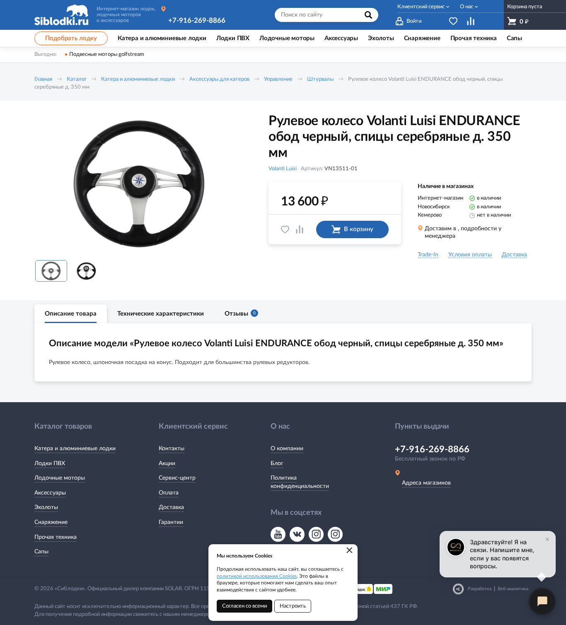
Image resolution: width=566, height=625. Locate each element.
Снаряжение (51, 522)
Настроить (293, 606)
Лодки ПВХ (49, 463)
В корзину (358, 229)
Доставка (171, 507)
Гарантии (171, 522)
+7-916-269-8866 (196, 20)
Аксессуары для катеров (219, 79)
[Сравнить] (299, 229)
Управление (278, 79)
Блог (277, 463)
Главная (43, 79)
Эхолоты (46, 507)
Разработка (479, 588)
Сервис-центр (177, 478)
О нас (466, 7)
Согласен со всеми (244, 606)
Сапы (41, 552)
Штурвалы (320, 79)
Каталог (77, 79)
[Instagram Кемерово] (335, 534)
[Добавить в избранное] (285, 229)
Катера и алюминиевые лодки (138, 79)
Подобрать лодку (71, 38)
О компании (287, 448)
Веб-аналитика (513, 588)
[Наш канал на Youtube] (278, 534)
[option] (140, 183)
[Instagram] (316, 534)
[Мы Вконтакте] (297, 534)
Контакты (171, 448)
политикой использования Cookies (257, 576)
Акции (167, 463)
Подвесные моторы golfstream (106, 54)
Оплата (169, 493)
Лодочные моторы (59, 478)
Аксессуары (50, 493)
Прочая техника (55, 537)
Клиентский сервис (421, 7)
